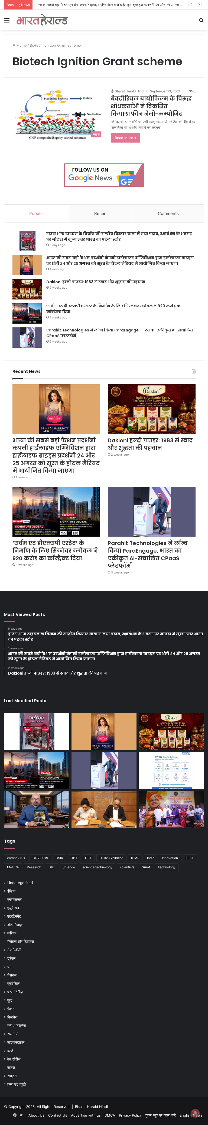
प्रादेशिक (13, 983)
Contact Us (57, 1115)
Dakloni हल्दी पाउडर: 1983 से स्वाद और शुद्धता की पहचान (95, 282)
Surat (146, 867)
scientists (127, 867)
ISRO (189, 858)
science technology (97, 867)
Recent (101, 213)
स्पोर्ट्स (12, 1076)
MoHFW (13, 867)
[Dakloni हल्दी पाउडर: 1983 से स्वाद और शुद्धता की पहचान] (27, 289)
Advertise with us (86, 1115)
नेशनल (12, 975)
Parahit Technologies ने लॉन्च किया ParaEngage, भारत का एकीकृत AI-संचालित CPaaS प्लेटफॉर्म (148, 554)
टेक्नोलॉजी (14, 950)
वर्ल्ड (10, 1051)
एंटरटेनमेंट (14, 916)
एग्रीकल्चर (14, 899)
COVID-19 (40, 858)
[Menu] (6, 22)
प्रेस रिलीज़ (15, 992)
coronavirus (16, 858)
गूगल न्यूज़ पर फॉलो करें (160, 1115)
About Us (36, 1115)
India (150, 858)
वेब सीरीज (14, 1059)
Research (34, 867)
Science (69, 867)
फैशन (11, 1009)
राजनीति (12, 1034)
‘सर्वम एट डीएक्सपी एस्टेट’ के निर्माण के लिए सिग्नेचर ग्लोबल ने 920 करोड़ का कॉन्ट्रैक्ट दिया (55, 550)
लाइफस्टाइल (15, 1042)
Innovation (170, 858)
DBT (74, 858)
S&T (52, 867)
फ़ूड (9, 1000)
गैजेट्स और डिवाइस (20, 941)
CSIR (59, 858)
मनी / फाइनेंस (16, 1025)
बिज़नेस (12, 1017)
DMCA (110, 1115)
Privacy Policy (130, 1115)
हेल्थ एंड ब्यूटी (16, 1084)
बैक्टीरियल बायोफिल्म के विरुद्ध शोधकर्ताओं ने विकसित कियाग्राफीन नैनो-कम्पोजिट (151, 106)
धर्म (9, 967)
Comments (168, 213)
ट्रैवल (11, 958)
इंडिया (11, 891)
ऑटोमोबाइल (15, 925)
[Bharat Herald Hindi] (42, 20)
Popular (36, 213)
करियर (11, 933)
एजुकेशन (13, 908)
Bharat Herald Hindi (129, 91)
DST (88, 858)
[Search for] (201, 22)
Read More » (125, 138)
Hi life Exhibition (111, 858)
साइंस (11, 1067)
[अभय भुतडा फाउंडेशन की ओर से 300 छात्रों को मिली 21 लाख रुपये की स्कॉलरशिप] (171, 809)
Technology (167, 867)
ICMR (135, 858)
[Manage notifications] (195, 1113)
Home (21, 45)
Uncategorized (20, 883)
